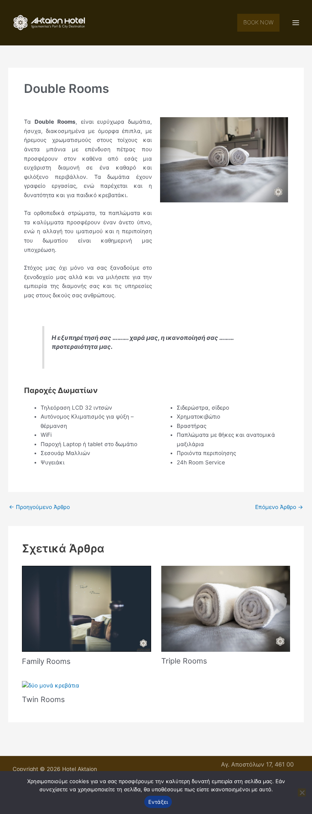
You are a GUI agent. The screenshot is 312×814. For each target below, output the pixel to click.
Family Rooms (46, 661)
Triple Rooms (184, 660)
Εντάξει (158, 802)
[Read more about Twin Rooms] (50, 685)
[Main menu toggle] (296, 23)
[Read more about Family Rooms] (86, 608)
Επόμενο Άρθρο (279, 507)
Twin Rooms (43, 699)
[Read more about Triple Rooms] (225, 608)
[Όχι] (302, 792)
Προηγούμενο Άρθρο (39, 507)
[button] (258, 23)
